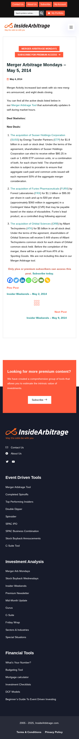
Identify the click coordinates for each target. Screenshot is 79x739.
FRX (37, 193)
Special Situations (16, 637)
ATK (29, 228)
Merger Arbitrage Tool (24, 105)
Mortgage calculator (17, 677)
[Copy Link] (47, 280)
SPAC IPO (11, 523)
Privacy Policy (54, 732)
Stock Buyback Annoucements (23, 538)
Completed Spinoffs (17, 494)
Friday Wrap (13, 622)
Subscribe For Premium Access (38, 54)
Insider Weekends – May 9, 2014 (47, 317)
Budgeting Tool (14, 669)
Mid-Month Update (16, 600)
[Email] (41, 280)
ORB (55, 223)
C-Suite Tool (13, 545)
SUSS (14, 139)
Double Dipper (14, 509)
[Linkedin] (22, 280)
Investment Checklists (18, 684)
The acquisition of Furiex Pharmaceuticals (34, 188)
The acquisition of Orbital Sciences (30, 223)
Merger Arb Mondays (18, 571)
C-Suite (10, 615)
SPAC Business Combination (22, 531)
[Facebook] (10, 280)
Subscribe (38, 399)
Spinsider (11, 516)
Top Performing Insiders (19, 501)
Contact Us (17, 447)
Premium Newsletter (17, 593)
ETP (56, 139)
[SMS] (35, 280)
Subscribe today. (43, 273)
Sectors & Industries (17, 629)
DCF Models (13, 691)
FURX (64, 188)
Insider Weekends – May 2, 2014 (27, 293)
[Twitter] (16, 280)
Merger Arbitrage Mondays (39, 48)
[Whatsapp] (28, 280)
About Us (16, 453)
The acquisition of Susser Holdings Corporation (37, 135)
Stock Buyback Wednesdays (22, 578)
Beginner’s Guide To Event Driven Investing (31, 699)
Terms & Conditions (29, 732)
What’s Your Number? (18, 662)
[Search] (41, 13)
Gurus (9, 607)
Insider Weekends (16, 585)
